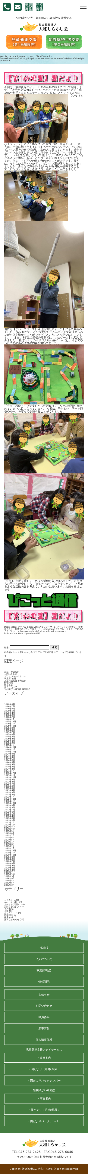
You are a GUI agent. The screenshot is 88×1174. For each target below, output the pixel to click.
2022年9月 (9, 805)
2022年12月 (10, 799)
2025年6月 (9, 734)
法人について (10, 687)
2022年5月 (9, 814)
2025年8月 (9, 730)
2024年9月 (9, 753)
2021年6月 (9, 837)
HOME (44, 947)
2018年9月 (9, 878)
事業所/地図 (10, 678)
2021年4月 (9, 842)
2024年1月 (9, 771)
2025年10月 (10, 725)
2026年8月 (9, 704)
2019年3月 (9, 876)
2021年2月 (9, 846)
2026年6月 (9, 708)
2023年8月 (9, 781)
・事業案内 (44, 1057)
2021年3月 (9, 844)
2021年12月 (10, 824)
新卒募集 (39, 7)
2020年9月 (9, 857)
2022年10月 (10, 803)
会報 (6, 911)
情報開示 (8, 682)
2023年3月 (9, 792)
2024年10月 (10, 751)
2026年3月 (9, 715)
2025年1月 (9, 745)
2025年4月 (9, 738)
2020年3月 (9, 867)
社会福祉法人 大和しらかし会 (18, 652)
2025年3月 (9, 740)
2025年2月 (9, 743)
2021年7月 (9, 835)
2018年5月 (9, 882)
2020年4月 (9, 865)
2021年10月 (10, 829)
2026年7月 (9, 706)
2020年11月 (10, 852)
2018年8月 (9, 880)
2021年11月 (10, 826)
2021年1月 (9, 848)
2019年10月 (10, 874)
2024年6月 (9, 760)
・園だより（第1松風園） (44, 1069)
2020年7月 (9, 861)
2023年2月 (9, 794)
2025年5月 (9, 736)
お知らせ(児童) (11, 904)
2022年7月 (9, 809)
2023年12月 (10, 773)
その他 (7, 908)
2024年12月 (10, 747)
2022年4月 (9, 816)
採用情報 (8, 917)
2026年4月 (9, 712)
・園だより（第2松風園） (44, 1109)
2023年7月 (9, 783)
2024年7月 (9, 758)
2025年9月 (9, 728)
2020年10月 (10, 854)
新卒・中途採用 (11, 672)
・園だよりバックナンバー (44, 1080)
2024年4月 (9, 764)
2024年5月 (9, 762)
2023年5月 (9, 788)
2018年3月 (9, 885)
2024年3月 (9, 766)
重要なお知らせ (11, 919)
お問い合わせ (10, 674)
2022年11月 (10, 801)
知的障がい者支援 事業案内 (17, 689)
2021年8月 (9, 833)
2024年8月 (9, 755)
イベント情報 (10, 902)
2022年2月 (9, 820)
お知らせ (8, 900)
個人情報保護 (44, 1039)
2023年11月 (10, 775)
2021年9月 (9, 831)
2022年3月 (9, 818)
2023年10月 (10, 777)
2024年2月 (9, 768)
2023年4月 (9, 790)
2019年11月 (10, 872)
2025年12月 (10, 721)
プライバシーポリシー (15, 676)
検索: (6, 647)
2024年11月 (10, 749)
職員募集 (28, 7)
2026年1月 (9, 719)
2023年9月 (9, 779)
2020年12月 (10, 850)
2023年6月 (9, 786)
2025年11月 (10, 723)
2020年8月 (9, 859)
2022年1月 (9, 822)
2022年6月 (9, 811)
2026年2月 (9, 717)
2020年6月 (9, 863)
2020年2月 (9, 869)
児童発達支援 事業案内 (15, 680)
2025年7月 (9, 732)
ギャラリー (9, 913)
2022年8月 (9, 807)
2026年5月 (9, 710)
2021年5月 (9, 839)
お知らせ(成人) (11, 906)
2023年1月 (9, 796)
